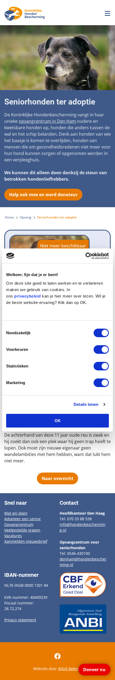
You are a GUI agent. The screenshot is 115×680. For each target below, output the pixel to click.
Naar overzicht (57, 478)
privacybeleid (27, 296)
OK (58, 420)
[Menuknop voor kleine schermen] (107, 13)
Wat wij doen (16, 513)
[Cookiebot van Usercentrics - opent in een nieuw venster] (85, 255)
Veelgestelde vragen (22, 530)
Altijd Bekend (70, 668)
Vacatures (13, 535)
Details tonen (86, 404)
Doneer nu (94, 669)
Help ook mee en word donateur (43, 195)
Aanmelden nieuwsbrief (25, 541)
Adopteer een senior (22, 518)
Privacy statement (20, 619)
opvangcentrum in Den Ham (47, 121)
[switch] (101, 349)
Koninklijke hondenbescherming (25, 13)
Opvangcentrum (18, 524)
